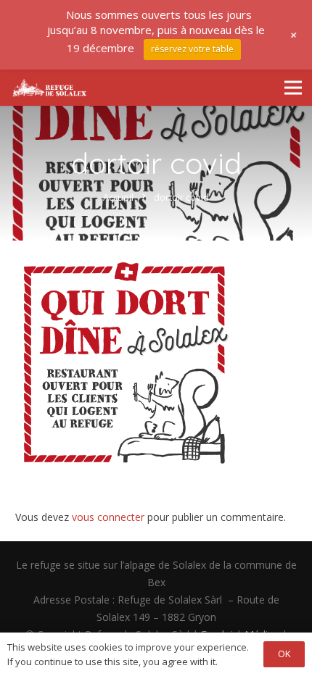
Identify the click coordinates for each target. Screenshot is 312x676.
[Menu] (293, 88)
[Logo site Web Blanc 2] (49, 88)
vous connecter (108, 517)
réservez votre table (192, 49)
